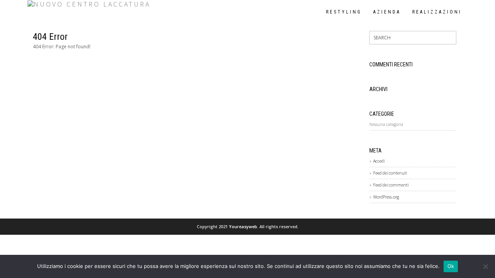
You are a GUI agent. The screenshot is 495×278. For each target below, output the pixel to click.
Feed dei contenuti (390, 173)
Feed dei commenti (391, 185)
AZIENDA (387, 12)
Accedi (379, 161)
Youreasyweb (243, 226)
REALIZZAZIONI (437, 12)
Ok (450, 266)
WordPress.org (386, 197)
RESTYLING (344, 12)
